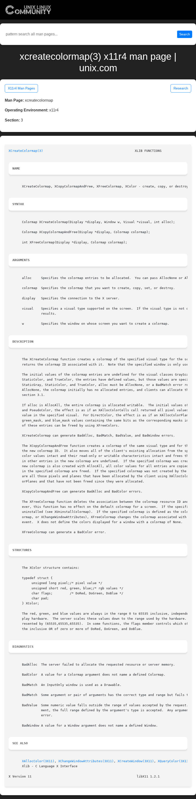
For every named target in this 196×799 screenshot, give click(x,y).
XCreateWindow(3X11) (136, 761)
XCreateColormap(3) (26, 151)
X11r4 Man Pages (21, 88)
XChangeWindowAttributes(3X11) (86, 761)
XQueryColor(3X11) (174, 761)
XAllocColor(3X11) (38, 761)
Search (184, 34)
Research (181, 88)
